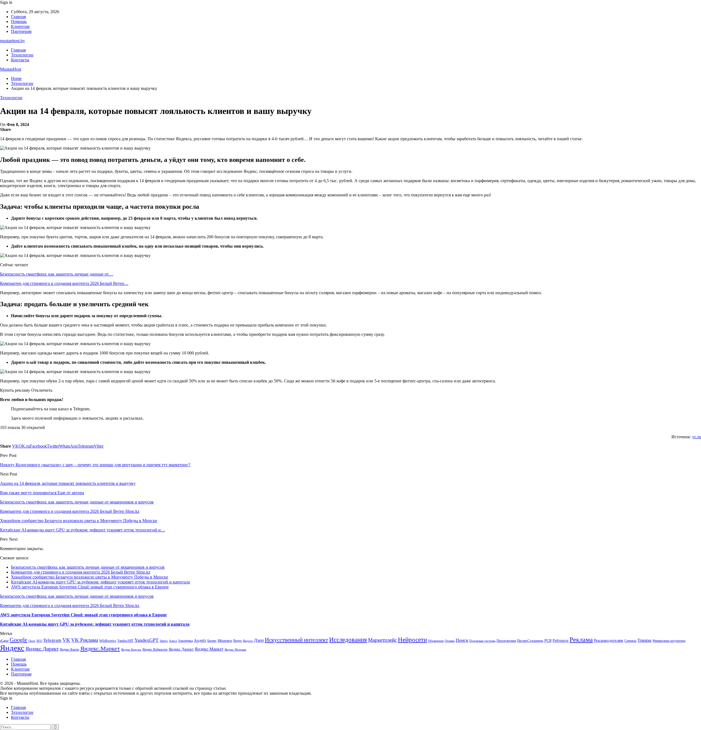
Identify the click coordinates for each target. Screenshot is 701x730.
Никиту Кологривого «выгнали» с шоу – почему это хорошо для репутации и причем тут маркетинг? (95, 464)
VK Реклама (84, 640)
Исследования (348, 639)
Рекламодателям (608, 640)
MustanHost (10, 69)
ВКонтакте (225, 641)
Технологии (22, 55)
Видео (237, 641)
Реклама (581, 639)
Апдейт (200, 641)
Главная (18, 16)
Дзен (259, 640)
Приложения (506, 641)
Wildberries (107, 641)
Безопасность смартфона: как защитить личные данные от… (56, 274)
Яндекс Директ (181, 649)
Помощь (19, 21)
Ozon (31, 640)
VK (66, 640)
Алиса (173, 640)
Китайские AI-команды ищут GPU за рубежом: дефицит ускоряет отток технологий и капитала (100, 582)
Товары (644, 640)
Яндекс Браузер (131, 649)
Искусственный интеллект (296, 640)
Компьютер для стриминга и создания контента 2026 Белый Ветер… (64, 283)
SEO (39, 640)
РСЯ (547, 640)
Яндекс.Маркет (100, 648)
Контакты (20, 60)
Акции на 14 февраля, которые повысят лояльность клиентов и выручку (68, 483)
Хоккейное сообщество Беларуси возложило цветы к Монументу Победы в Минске (89, 577)
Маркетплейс (382, 640)
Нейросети (412, 639)
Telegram (52, 640)
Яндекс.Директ (42, 649)
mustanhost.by (12, 40)
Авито (164, 640)
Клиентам (20, 26)
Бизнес (212, 641)
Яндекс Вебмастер (155, 649)
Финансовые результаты (669, 641)
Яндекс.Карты (69, 649)
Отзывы (450, 640)
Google (18, 639)
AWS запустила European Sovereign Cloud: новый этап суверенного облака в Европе (90, 587)
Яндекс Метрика (235, 649)
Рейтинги (560, 640)
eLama (4, 641)
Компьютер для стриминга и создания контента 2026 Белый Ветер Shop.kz (80, 572)
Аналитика (185, 641)
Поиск (462, 640)
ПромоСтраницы (530, 641)
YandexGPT (146, 640)
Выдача (248, 640)
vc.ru (696, 436)
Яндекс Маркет (209, 649)
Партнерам (21, 31)
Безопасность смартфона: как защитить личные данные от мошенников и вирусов (88, 567)
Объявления (436, 640)
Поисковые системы (482, 640)
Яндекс (12, 647)
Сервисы (630, 641)
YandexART (125, 641)
